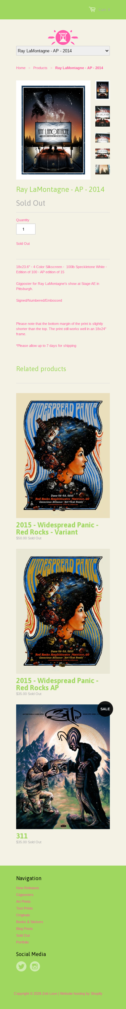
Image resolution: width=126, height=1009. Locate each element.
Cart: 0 (104, 9)
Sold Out (23, 935)
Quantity (22, 220)
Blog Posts (24, 929)
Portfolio (22, 942)
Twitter (21, 966)
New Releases (27, 888)
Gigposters (25, 895)
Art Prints (23, 901)
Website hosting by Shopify (81, 993)
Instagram (35, 966)
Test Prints (24, 908)
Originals (23, 915)
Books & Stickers (29, 922)
